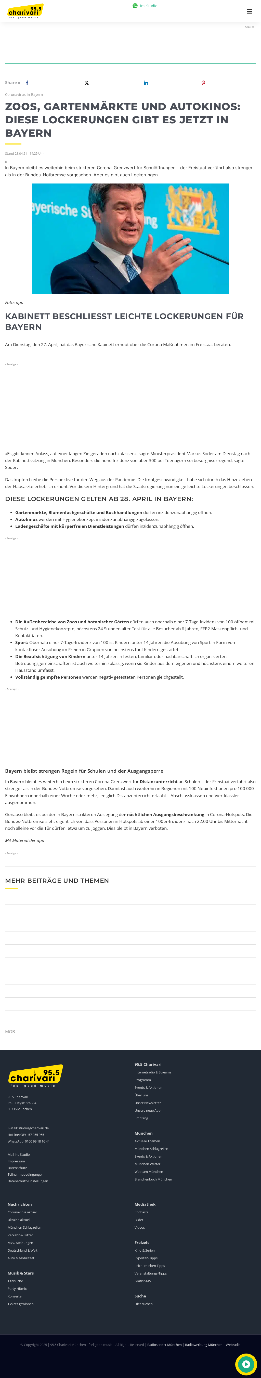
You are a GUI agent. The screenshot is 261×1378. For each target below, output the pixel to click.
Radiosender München (164, 1344)
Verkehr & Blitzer (20, 1235)
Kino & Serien (145, 1250)
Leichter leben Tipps (150, 1265)
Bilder (139, 1219)
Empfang (141, 1118)
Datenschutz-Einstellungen (28, 1181)
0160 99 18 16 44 (37, 1141)
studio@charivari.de (33, 1128)
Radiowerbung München (204, 1344)
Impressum (16, 1161)
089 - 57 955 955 (32, 1134)
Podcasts (141, 1212)
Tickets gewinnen (21, 1304)
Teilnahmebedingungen (26, 1174)
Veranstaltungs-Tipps (151, 1273)
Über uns (141, 1095)
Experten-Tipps (146, 1258)
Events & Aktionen (148, 1087)
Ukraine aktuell (19, 1219)
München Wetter (147, 1164)
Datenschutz (17, 1167)
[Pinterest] (203, 82)
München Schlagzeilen (151, 1148)
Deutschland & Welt (22, 1250)
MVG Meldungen (20, 1242)
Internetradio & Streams (153, 1072)
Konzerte (14, 1296)
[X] (86, 82)
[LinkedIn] (145, 82)
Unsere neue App (148, 1110)
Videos (140, 1227)
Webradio (233, 1344)
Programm (143, 1080)
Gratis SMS (143, 1281)
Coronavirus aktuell (22, 1212)
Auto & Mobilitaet (21, 1258)
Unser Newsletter (148, 1102)
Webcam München (149, 1171)
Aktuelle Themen (147, 1141)
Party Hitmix (17, 1288)
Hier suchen (144, 1304)
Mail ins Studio (19, 1154)
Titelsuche (15, 1281)
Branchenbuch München (153, 1179)
